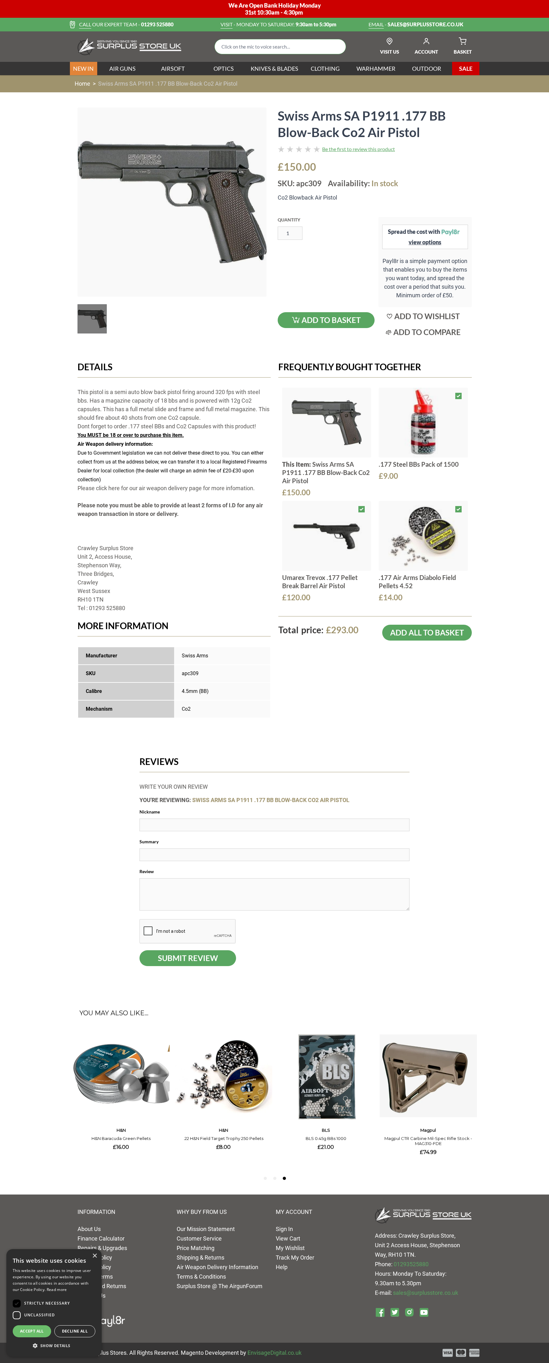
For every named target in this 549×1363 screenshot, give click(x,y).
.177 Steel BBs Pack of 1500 (419, 464)
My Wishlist (290, 1248)
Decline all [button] (75, 1331)
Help (282, 1267)
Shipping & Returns (200, 1257)
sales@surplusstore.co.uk (425, 1292)
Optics (224, 68)
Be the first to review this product (358, 149)
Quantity (289, 219)
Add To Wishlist (427, 316)
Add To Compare (427, 332)
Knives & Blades (274, 68)
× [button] (94, 1256)
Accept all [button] (32, 1331)
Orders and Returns (102, 1286)
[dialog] (54, 1303)
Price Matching (195, 1248)
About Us (89, 1229)
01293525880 (411, 1264)
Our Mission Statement (206, 1229)
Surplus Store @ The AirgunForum (219, 1286)
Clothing (325, 68)
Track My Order (295, 1257)
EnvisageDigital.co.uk (274, 1352)
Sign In (284, 1229)
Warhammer (376, 68)
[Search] (336, 46)
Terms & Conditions (201, 1276)
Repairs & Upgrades (102, 1248)
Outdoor (426, 68)
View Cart (288, 1238)
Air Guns (122, 68)
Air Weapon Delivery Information (217, 1267)
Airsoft (173, 68)
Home (82, 83)
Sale (465, 68)
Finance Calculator (101, 1238)
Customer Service (199, 1238)
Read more (57, 1289)
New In (83, 68)
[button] (54, 1345)
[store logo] (129, 46)
